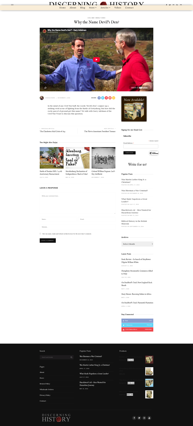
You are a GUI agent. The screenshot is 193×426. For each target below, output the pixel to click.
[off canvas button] (12, 5)
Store (92, 7)
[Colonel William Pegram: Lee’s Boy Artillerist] (103, 157)
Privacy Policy (45, 395)
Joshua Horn (50, 97)
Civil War (91, 17)
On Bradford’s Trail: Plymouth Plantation (137, 303)
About (73, 7)
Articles (104, 7)
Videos (117, 7)
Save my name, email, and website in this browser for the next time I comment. (67, 234)
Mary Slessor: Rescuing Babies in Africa (136, 294)
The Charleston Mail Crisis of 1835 (52, 131)
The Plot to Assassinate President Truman (99, 131)
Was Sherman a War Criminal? (134, 190)
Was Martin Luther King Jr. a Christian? (95, 365)
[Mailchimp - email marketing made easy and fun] (154, 155)
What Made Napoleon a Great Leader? (94, 374)
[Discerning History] (56, 418)
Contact (129, 7)
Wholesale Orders (47, 389)
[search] (181, 5)
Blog (82, 7)
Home (62, 7)
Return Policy (45, 384)
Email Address (128, 143)
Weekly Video (100, 17)
